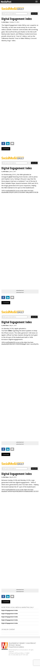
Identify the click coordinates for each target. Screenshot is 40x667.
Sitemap (18, 645)
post (10, 177)
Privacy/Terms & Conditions (16, 647)
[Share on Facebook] (3, 143)
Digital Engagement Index (9, 610)
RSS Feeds (11, 645)
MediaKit (22, 643)
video (10, 331)
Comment (6, 149)
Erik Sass (6, 22)
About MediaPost (13, 643)
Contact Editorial (30, 643)
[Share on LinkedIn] (8, 143)
